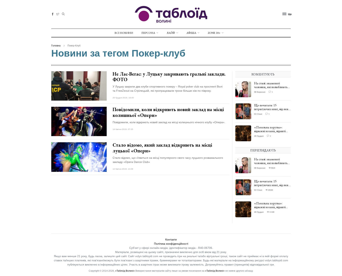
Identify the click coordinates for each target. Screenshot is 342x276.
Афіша (191, 33)
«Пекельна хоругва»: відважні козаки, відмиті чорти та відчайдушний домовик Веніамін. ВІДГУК (271, 133)
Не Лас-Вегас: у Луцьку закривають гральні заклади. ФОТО (169, 77)
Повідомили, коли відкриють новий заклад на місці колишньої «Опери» (168, 112)
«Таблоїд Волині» (125, 270)
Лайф (171, 33)
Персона (148, 33)
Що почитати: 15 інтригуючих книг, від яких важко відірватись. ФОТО (272, 109)
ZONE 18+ (214, 33)
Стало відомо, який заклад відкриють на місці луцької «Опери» (162, 148)
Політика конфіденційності (171, 243)
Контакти (171, 239)
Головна (56, 45)
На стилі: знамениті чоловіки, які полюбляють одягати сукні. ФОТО (271, 87)
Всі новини (124, 33)
